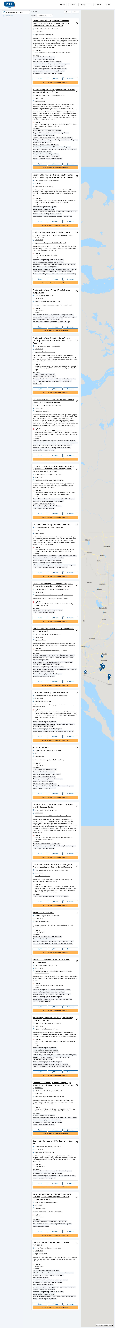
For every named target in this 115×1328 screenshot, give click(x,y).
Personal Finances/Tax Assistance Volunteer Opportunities (50, 1280)
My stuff (99, 4)
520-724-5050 (39, 813)
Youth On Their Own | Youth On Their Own (52, 524)
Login (108, 4)
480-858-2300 (39, 477)
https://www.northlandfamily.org (44, 34)
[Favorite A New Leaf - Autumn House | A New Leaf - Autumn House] (77, 961)
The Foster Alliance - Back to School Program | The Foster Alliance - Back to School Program (53, 865)
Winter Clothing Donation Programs (43, 1055)
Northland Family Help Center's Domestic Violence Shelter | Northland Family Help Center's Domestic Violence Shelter (51, 23)
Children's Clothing (70, 274)
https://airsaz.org (40, 101)
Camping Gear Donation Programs (43, 1059)
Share (76, 12)
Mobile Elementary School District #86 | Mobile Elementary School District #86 (53, 401)
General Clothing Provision (50, 267)
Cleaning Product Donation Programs (66, 140)
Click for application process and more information (55, 82)
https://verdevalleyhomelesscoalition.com (47, 1029)
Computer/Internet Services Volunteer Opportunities (48, 1275)
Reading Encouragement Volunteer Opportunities (57, 445)
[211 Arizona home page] (9, 4)
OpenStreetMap (107, 1325)
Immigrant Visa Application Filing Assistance (46, 154)
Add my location (9, 16)
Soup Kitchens (37, 664)
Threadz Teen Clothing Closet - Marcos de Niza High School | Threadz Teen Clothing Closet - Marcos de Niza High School (53, 469)
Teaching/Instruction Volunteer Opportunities (46, 156)
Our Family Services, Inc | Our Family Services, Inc (53, 1142)
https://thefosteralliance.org (43, 701)
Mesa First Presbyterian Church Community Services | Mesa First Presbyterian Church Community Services (52, 1196)
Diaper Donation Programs (41, 274)
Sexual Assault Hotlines (57, 71)
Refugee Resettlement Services (42, 151)
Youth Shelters (67, 216)
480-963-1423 (39, 753)
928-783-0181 (39, 298)
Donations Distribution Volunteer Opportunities (47, 560)
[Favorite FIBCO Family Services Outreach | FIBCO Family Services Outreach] (77, 630)
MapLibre (98, 1325)
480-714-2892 (39, 1251)
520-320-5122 (39, 1149)
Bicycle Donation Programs (64, 137)
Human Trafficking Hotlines (56, 66)
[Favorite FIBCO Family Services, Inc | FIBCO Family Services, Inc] (77, 1244)
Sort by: (33, 16)
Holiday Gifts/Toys (64, 322)
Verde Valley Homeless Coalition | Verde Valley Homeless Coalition (53, 1018)
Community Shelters (62, 1064)
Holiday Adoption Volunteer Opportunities (45, 322)
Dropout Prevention (61, 567)
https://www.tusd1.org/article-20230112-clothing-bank (50, 243)
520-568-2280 (39, 408)
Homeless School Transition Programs (44, 443)
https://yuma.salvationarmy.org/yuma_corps (47, 301)
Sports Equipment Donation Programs (44, 376)
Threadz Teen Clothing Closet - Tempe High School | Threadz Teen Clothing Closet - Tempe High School (53, 1085)
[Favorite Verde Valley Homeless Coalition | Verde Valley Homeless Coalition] (77, 1019)
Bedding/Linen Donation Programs (43, 140)
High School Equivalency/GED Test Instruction (46, 843)
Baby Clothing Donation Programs (66, 269)
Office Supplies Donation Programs (43, 781)
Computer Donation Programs (42, 142)
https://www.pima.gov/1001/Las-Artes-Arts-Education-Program (53, 816)
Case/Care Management (63, 64)
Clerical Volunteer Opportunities (67, 555)
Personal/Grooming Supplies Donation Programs (47, 73)
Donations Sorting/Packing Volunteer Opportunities (48, 260)
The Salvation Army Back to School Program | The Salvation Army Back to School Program (53, 584)
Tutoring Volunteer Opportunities (65, 379)
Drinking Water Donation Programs (43, 671)
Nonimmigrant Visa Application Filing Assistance (47, 130)
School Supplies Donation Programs (43, 59)
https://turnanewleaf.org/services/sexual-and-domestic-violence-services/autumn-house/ (53, 972)
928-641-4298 (39, 1026)
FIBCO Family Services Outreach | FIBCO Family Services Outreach (53, 629)
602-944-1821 (39, 98)
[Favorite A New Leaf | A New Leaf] (77, 913)
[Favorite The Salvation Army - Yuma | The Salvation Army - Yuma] (77, 291)
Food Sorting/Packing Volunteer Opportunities (46, 774)
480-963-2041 (39, 349)
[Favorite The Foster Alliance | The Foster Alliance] (77, 692)
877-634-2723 (39, 32)
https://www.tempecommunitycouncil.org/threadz (49, 480)
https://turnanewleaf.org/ (42, 921)
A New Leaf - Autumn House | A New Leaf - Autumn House (51, 961)
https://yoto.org (39, 533)
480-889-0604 (39, 698)
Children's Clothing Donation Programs (44, 207)
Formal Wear (54, 274)
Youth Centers (37, 383)
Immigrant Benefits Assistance (67, 149)
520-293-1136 (39, 530)
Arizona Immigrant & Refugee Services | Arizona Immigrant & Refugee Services (54, 90)
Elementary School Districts (41, 448)
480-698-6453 (39, 637)
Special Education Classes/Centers (67, 443)
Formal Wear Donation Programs (43, 262)
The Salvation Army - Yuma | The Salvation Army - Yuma (51, 291)
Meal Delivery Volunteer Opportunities (44, 776)
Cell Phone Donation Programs (42, 147)
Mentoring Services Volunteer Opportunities (46, 144)
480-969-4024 (39, 918)
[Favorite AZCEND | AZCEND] (77, 747)
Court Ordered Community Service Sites (44, 769)
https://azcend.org (40, 756)
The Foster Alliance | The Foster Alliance (50, 692)
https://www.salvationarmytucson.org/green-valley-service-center (54, 595)
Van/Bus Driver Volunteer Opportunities (44, 783)
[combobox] (84, 4)
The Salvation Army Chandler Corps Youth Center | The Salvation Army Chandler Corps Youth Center (52, 340)
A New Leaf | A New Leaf (43, 912)
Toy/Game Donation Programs (65, 724)
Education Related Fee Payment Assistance (45, 565)
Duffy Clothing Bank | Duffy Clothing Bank (51, 232)
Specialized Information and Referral (59, 989)
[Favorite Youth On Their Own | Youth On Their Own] (77, 524)
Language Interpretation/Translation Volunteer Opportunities (51, 133)
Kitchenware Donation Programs (42, 1057)
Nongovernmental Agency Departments (45, 149)
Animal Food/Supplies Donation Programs (45, 1050)
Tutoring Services (66, 381)
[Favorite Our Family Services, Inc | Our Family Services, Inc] (77, 1142)
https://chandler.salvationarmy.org (45, 352)
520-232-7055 (39, 240)
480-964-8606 (39, 1205)
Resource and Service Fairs (41, 610)
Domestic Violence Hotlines (59, 68)
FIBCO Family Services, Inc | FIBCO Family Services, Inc (51, 1243)
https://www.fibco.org (41, 640)
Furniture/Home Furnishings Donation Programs (47, 61)
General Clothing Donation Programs (44, 57)
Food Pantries (37, 445)
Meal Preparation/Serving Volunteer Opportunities (47, 319)
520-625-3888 (39, 592)
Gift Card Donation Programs (61, 147)
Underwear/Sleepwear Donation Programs (45, 655)
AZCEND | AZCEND (41, 747)
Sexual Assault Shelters (40, 66)
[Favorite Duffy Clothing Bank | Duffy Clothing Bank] (77, 232)
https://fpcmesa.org (40, 1208)
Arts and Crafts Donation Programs (43, 64)
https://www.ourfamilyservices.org (45, 1152)
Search (73, 4)
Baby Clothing (37, 267)
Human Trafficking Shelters (41, 68)
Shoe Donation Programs (65, 271)
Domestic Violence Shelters (41, 71)
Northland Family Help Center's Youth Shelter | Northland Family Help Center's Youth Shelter (53, 176)
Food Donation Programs (40, 314)
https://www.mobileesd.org (42, 411)
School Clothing (58, 262)
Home (63, 4)
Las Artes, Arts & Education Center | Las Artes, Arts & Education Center (53, 805)
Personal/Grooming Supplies (52, 499)
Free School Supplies (69, 264)
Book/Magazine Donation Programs (43, 726)
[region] (97, 668)
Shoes (61, 274)
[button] (85, 672)
